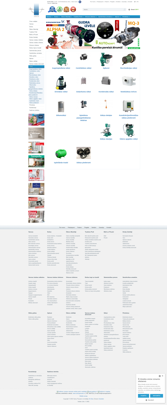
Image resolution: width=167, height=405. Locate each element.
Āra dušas (68, 253)
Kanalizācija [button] (50, 19)
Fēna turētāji (88, 345)
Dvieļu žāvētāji (33, 37)
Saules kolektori (51, 334)
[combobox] (160, 376)
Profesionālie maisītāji (72, 247)
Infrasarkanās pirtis (128, 328)
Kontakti (130, 1)
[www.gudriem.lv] (92, 391)
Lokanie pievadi (127, 301)
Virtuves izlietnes (34, 45)
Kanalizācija (32, 107)
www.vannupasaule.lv (79, 393)
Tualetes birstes (89, 334)
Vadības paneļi (126, 338)
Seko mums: (74, 1)
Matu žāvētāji (126, 291)
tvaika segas (107, 281)
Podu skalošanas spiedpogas (93, 251)
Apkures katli (50, 319)
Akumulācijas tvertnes (72, 326)
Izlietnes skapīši (32, 281)
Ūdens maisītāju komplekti (73, 236)
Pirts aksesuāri (126, 326)
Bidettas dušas (70, 241)
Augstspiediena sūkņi (35, 69)
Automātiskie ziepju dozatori (130, 281)
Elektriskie (125, 241)
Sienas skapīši (32, 297)
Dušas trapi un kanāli (35, 48)
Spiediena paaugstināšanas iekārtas (35, 88)
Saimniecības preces (35, 50)
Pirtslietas (32, 105)
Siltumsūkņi (32, 85)
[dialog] (150, 388)
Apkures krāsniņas (52, 321)
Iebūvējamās (50, 287)
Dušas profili (50, 261)
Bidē (105, 236)
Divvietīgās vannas (33, 245)
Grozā (134, 9)
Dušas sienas (50, 245)
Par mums (92, 1)
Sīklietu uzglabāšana (90, 355)
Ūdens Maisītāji (33, 29)
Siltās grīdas (32, 56)
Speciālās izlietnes (52, 298)
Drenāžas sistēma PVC (34, 383)
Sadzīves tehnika (34, 110)
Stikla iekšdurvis (127, 352)
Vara (124, 238)
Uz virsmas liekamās (52, 285)
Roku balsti (88, 361)
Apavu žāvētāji (51, 330)
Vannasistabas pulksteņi (91, 359)
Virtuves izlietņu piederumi (73, 306)
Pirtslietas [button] (125, 16)
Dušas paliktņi (51, 251)
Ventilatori (125, 287)
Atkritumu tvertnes (108, 283)
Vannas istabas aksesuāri (36, 64)
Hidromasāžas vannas (34, 247)
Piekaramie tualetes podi (91, 238)
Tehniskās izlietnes (71, 295)
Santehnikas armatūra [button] (105, 16)
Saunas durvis (126, 323)
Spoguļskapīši (32, 285)
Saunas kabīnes (127, 332)
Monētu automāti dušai (53, 263)
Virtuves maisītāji (70, 245)
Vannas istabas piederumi (92, 357)
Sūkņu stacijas (33, 97)
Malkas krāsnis (126, 321)
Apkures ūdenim (127, 239)
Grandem (101, 399)
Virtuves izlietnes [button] (90, 16)
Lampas (87, 328)
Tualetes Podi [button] (78, 16)
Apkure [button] (117, 16)
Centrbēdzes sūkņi (34, 71)
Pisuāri (105, 238)
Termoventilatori (51, 323)
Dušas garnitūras (70, 249)
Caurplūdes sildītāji (71, 321)
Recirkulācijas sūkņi (35, 75)
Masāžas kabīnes (51, 247)
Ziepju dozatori (89, 344)
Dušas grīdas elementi (91, 289)
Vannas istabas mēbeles (36, 40)
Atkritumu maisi (108, 291)
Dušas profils (88, 287)
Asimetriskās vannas (33, 239)
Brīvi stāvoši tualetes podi (91, 236)
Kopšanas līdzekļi (70, 304)
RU (138, 1)
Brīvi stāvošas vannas (34, 243)
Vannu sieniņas (32, 253)
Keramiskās (69, 281)
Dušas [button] (56, 16)
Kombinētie (69, 323)
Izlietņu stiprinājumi (52, 302)
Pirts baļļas (125, 330)
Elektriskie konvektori (52, 325)
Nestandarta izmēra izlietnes (54, 281)
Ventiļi (124, 293)
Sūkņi (31, 66)
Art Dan (91, 399)
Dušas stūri (50, 238)
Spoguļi (30, 293)
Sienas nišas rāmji (52, 259)
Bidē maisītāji (69, 257)
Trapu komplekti (89, 281)
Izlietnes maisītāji (70, 243)
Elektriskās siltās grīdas (34, 317)
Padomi (107, 1)
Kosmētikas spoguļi (90, 318)
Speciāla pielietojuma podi (92, 253)
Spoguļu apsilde (51, 344)
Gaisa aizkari (50, 338)
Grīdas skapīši (32, 287)
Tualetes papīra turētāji (91, 336)
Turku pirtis (125, 336)
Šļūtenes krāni (70, 273)
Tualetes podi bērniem (91, 243)
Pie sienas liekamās (52, 283)
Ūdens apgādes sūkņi (35, 99)
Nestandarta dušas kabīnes (54, 243)
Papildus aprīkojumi (128, 348)
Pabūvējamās (51, 289)
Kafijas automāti (51, 381)
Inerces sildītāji (51, 328)
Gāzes (67, 319)
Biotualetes (88, 247)
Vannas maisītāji (70, 238)
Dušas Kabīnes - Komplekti (54, 236)
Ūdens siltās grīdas (33, 319)
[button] (150, 400)
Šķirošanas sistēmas (109, 289)
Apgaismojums (32, 291)
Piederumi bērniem (90, 353)
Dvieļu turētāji (88, 322)
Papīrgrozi (106, 287)
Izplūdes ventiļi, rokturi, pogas (74, 308)
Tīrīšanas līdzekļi (51, 257)
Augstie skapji (32, 283)
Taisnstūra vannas (33, 238)
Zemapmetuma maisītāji (72, 255)
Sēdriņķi (87, 259)
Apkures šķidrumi (51, 346)
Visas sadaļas (33, 21)
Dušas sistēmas (70, 251)
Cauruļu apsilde (51, 332)
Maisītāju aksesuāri (71, 269)
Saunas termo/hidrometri (129, 344)
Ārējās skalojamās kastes (91, 249)
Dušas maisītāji (70, 239)
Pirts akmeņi (126, 342)
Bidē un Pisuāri (33, 34)
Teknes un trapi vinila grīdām (92, 291)
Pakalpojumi (100, 1)
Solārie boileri (69, 328)
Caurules (125, 350)
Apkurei (31, 73)
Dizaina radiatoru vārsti (129, 245)
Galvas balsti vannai (33, 265)
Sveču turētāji (88, 365)
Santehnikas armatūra (35, 53)
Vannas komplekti (33, 236)
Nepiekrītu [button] (156, 396)
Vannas (31, 24)
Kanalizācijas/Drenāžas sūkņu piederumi (35, 94)
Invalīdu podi (88, 241)
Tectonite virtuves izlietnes (73, 291)
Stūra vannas (31, 241)
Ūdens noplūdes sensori (72, 271)
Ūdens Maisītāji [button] (66, 16)
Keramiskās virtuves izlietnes (73, 283)
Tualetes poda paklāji (90, 342)
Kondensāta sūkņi (34, 81)
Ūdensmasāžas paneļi (53, 253)
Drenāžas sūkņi (33, 77)
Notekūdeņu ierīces (34, 83)
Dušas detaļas (70, 267)
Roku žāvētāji (126, 289)
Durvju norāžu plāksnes (129, 295)
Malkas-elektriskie (71, 325)
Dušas (31, 26)
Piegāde (112, 1)
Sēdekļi (49, 255)
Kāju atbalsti (88, 363)
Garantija (124, 1)
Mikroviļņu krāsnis (52, 375)
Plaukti (30, 298)
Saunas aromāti (127, 340)
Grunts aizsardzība (52, 342)
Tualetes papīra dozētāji (91, 349)
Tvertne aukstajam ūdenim (73, 334)
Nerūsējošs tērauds (128, 236)
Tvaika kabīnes (51, 249)
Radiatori (49, 317)
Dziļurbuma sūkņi (34, 79)
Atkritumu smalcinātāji (72, 298)
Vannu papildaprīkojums (34, 263)
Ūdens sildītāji (33, 61)
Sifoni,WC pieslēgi (33, 385)
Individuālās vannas (33, 249)
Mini (48, 295)
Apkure (31, 58)
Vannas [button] (49, 16)
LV (134, 1)
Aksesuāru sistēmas (90, 367)
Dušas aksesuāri (51, 265)
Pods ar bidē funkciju (90, 245)
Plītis (48, 340)
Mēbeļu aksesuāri (33, 302)
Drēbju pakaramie (89, 320)
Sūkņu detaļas (33, 91)
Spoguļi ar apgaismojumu (35, 295)
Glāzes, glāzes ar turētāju (91, 324)
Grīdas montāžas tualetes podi (93, 239)
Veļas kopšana (108, 285)
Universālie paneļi (33, 261)
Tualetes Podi (33, 32)
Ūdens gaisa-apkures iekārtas (55, 336)
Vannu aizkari (32, 259)
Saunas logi (126, 325)
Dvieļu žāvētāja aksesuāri (129, 247)
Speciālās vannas (33, 257)
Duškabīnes (50, 239)
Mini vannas (31, 255)
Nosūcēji (49, 379)
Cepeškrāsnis (51, 377)
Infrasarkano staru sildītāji (54, 326)
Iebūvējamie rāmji (127, 285)
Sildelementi (126, 243)
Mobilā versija (83, 396)
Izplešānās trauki (34, 101)
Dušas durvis (50, 241)
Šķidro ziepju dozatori (72, 297)
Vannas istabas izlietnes (36, 42)
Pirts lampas (126, 334)
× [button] (162, 376)
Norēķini (118, 1)
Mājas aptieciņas (127, 306)
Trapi (86, 283)
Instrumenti (125, 297)
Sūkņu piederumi (34, 102)
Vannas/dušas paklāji (90, 340)
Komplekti (31, 301)
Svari (86, 347)
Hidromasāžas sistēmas (34, 251)
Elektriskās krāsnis (127, 317)
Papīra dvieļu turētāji (90, 351)
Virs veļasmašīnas (52, 301)
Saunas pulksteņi (127, 346)
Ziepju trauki (88, 338)
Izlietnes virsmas (32, 289)
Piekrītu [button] (143, 396)
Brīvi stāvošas (51, 297)
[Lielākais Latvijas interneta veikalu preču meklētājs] (72, 391)
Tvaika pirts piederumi (128, 319)
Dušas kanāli (88, 285)
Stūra (48, 293)
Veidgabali (125, 298)
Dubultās (49, 291)
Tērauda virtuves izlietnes (73, 285)
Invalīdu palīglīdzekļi (128, 283)
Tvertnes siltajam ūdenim (72, 332)
